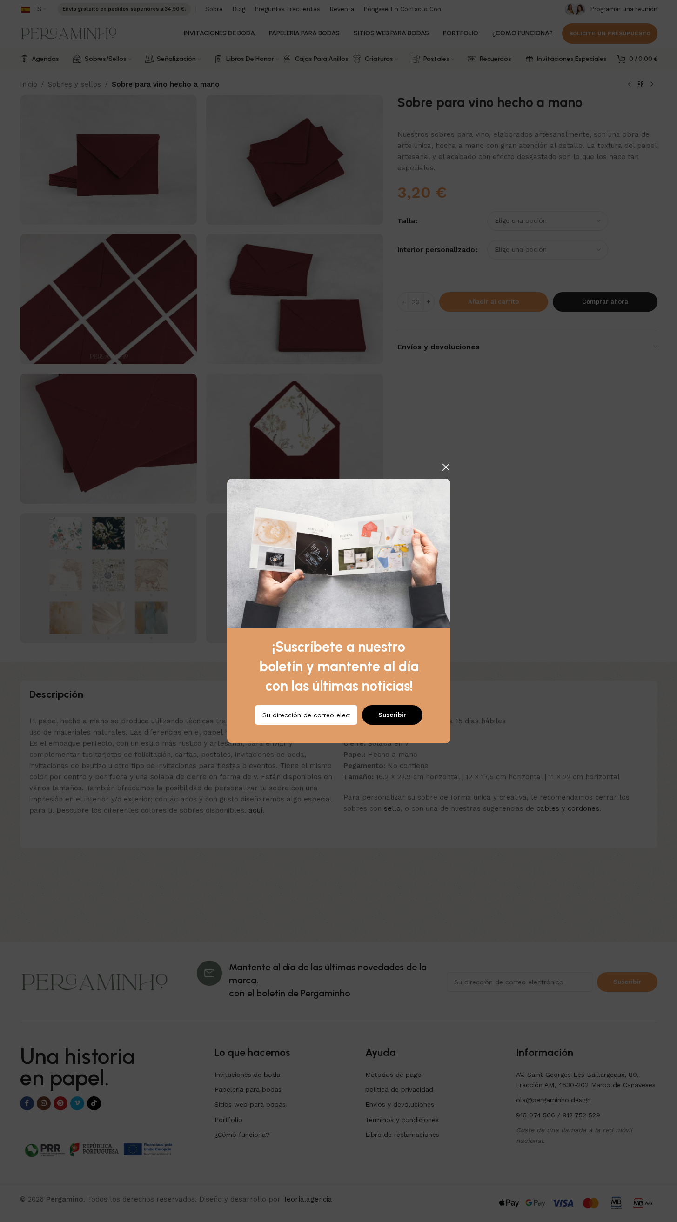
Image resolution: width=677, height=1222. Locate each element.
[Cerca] (445, 467)
